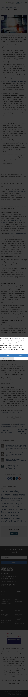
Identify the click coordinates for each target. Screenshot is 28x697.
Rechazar (21, 355)
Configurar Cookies (7, 358)
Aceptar (7, 355)
